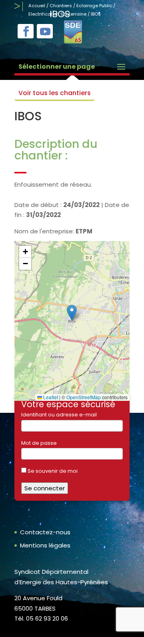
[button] (72, 313)
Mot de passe (39, 443)
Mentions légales (45, 545)
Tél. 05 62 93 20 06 (41, 618)
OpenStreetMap (83, 397)
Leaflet (50, 397)
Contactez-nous (45, 532)
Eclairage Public (94, 5)
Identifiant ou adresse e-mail (59, 414)
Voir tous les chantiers (54, 93)
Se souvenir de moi (52, 471)
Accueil (36, 5)
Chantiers (61, 5)
